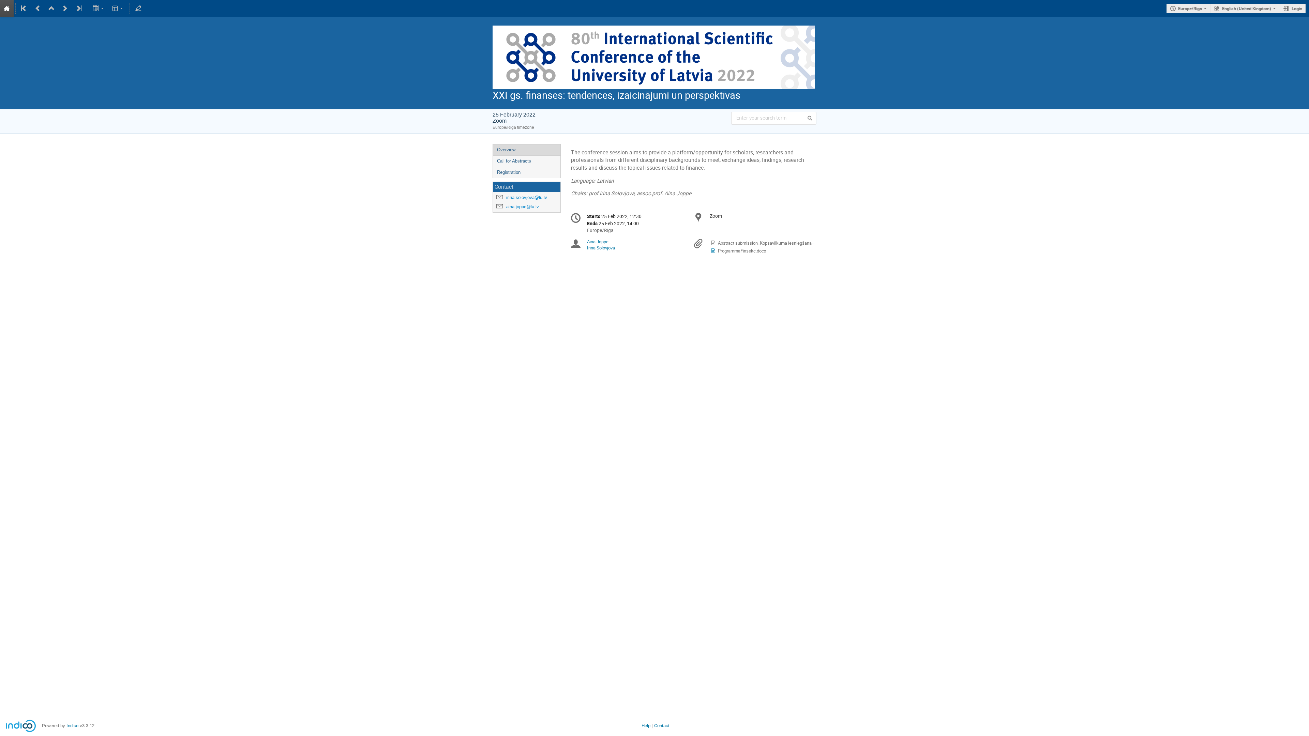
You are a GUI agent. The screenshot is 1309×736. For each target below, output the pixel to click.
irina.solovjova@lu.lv (526, 197)
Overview (506, 149)
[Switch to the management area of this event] (138, 8)
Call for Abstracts (514, 161)
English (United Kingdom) (1246, 8)
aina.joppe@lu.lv (522, 207)
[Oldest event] (24, 8)
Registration (509, 172)
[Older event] (38, 8)
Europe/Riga (1190, 8)
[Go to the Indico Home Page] (7, 8)
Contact (661, 726)
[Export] (98, 8)
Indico (72, 726)
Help (646, 726)
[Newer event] (65, 8)
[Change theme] (118, 8)
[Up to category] (51, 8)
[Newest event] (78, 8)
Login (1297, 8)
